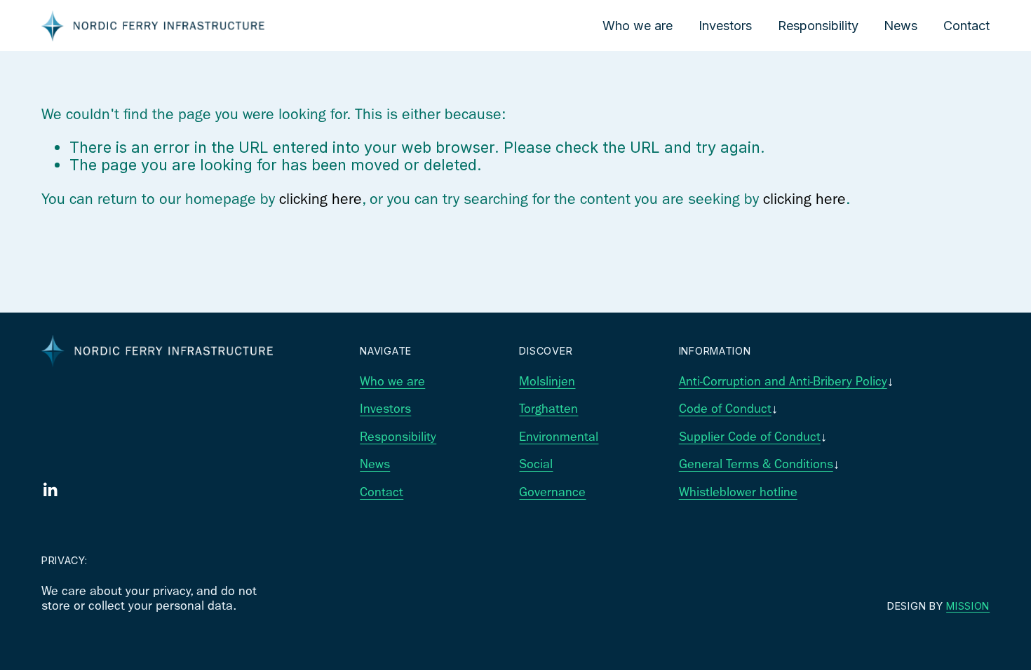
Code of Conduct (725, 409)
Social (536, 464)
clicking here (320, 198)
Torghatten (548, 409)
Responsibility (818, 25)
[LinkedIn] (49, 489)
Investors (725, 25)
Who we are (637, 25)
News (900, 25)
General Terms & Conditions (756, 464)
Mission (968, 606)
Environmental (558, 437)
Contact (966, 25)
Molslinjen (547, 381)
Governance (552, 492)
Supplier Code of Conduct (750, 437)
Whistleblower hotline (738, 492)
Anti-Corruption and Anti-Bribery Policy (783, 381)
